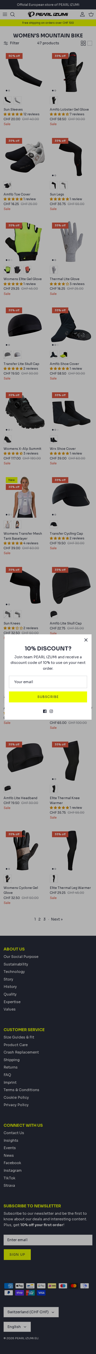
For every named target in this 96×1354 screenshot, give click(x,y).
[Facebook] (44, 711)
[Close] (86, 640)
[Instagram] (51, 711)
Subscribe (48, 697)
